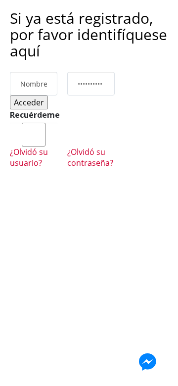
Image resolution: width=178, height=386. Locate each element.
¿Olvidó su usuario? (29, 157)
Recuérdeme (33, 114)
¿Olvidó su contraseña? (90, 157)
